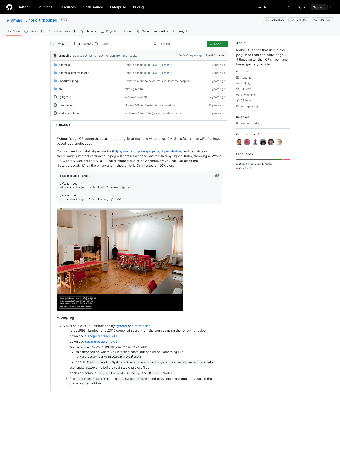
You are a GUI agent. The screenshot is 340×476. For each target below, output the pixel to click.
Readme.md (66, 105)
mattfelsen (142, 326)
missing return (134, 89)
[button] (217, 175)
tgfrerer (121, 326)
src (61, 89)
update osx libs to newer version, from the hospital (105, 55)
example (64, 64)
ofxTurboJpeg (44, 20)
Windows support (136, 97)
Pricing (138, 7)
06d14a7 (183, 55)
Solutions (45, 7)
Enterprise (118, 7)
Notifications (277, 20)
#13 (169, 64)
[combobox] (180, 44)
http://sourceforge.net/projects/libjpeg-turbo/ (147, 151)
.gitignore (65, 97)
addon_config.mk (70, 113)
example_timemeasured (74, 72)
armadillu (19, 20)
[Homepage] (9, 7)
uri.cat (245, 71)
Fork (301, 20)
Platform (23, 7)
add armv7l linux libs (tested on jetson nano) (153, 113)
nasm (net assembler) (101, 341)
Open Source (93, 7)
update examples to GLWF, (142, 64)
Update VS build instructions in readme (150, 105)
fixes (163, 64)
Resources (67, 7)
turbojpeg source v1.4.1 (102, 336)
